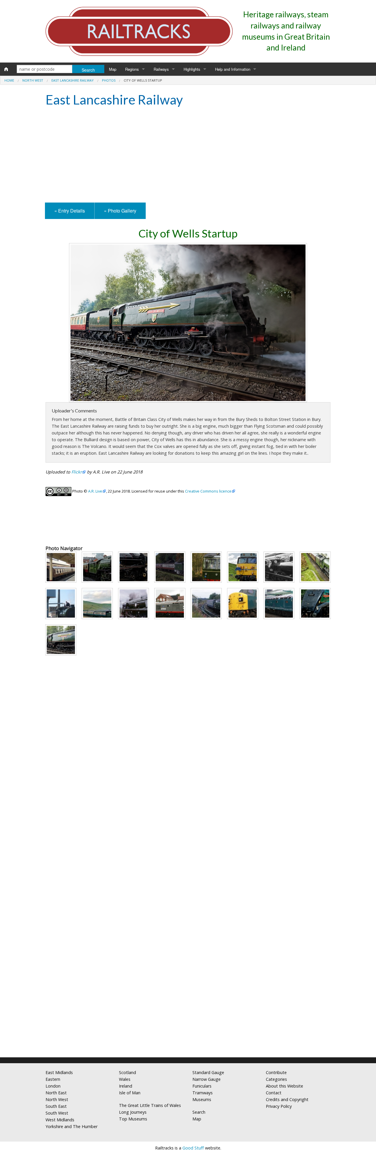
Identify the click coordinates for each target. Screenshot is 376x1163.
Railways (161, 69)
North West (32, 80)
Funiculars (202, 1086)
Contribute (276, 1072)
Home (9, 80)
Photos (108, 80)
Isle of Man (129, 1092)
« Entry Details (69, 210)
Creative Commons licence (208, 491)
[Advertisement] (188, 155)
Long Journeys (133, 1112)
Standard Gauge (208, 1072)
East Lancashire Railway (72, 80)
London (53, 1086)
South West (57, 1113)
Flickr (76, 472)
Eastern (53, 1079)
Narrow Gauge (206, 1079)
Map (112, 69)
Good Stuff (193, 1148)
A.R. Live (95, 491)
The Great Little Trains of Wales (150, 1105)
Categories (276, 1079)
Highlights (192, 69)
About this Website (284, 1086)
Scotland (127, 1072)
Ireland (125, 1086)
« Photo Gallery (120, 210)
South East (56, 1106)
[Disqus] (188, 975)
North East (56, 1092)
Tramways (202, 1092)
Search (198, 1112)
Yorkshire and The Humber (72, 1126)
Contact (273, 1092)
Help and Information (232, 69)
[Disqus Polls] (188, 828)
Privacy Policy (279, 1106)
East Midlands (59, 1072)
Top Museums (133, 1119)
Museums (201, 1099)
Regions (132, 69)
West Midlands (60, 1119)
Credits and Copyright (287, 1099)
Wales (124, 1079)
